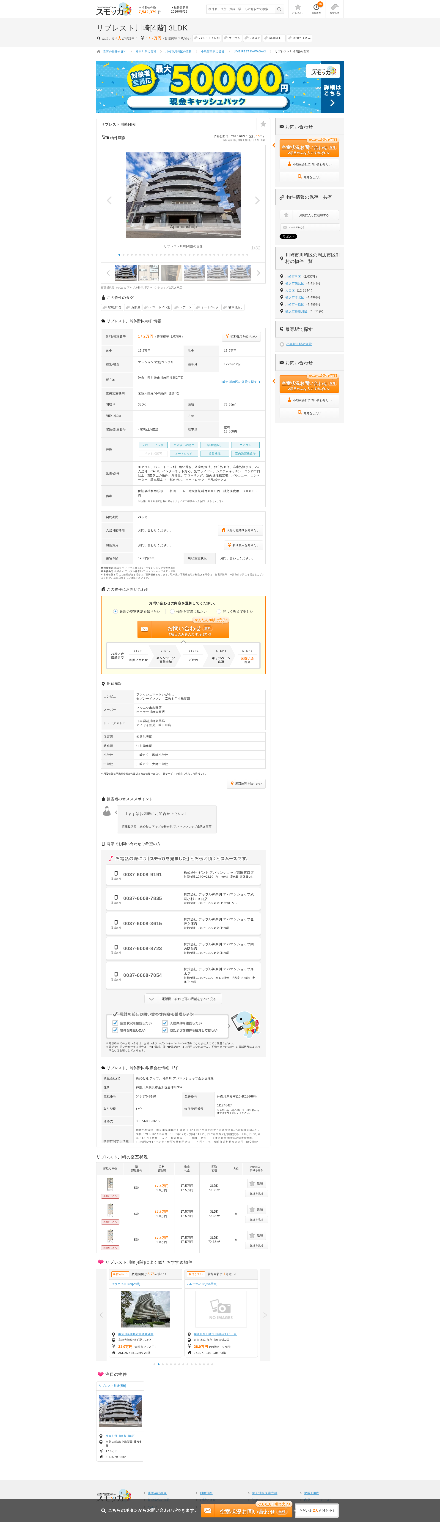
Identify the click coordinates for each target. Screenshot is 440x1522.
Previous (109, 200)
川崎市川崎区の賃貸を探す (238, 382)
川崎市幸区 (293, 276)
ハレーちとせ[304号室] (202, 1284)
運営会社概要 (157, 1493)
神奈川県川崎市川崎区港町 (136, 1334)
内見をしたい (312, 177)
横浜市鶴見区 (294, 283)
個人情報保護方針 (264, 1493)
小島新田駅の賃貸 (299, 344)
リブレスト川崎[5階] (112, 1385)
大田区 (290, 290)
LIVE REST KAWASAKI (250, 51)
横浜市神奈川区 (296, 311)
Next (257, 200)
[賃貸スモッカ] (114, 9)
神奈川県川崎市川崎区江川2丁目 (123, 1436)
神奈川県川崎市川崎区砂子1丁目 (215, 1334)
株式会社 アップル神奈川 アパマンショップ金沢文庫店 (175, 1078)
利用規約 (206, 1493)
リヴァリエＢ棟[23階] (125, 1284)
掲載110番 (311, 1493)
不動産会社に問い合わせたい (312, 164)
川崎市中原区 (294, 304)
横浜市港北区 (294, 297)
